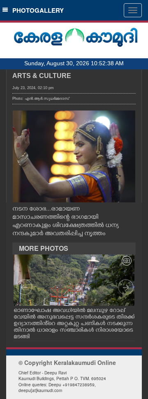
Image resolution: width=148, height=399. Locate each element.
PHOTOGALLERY (36, 10)
